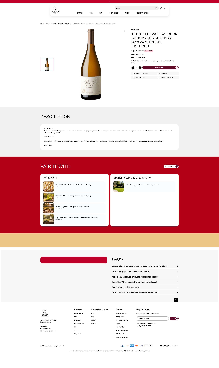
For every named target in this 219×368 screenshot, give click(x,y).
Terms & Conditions (173, 345)
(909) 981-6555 (129, 351)
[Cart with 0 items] (166, 8)
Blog (92, 317)
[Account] (161, 8)
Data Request (120, 334)
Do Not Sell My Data (122, 330)
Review (93, 323)
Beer (75, 317)
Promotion (77, 320)
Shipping (118, 323)
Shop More (77, 334)
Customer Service (121, 313)
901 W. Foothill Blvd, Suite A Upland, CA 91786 (49, 321)
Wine (75, 327)
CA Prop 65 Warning (122, 320)
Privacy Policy (120, 317)
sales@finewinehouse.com (117, 351)
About (93, 313)
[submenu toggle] (84, 13)
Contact (93, 320)
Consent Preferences (122, 337)
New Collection (78, 313)
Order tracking (120, 327)
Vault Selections (79, 323)
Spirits (76, 330)
